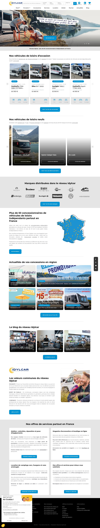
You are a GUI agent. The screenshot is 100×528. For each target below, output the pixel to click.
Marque (59, 2)
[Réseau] (72, 228)
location (20, 238)
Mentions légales (81, 508)
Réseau (33, 506)
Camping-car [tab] (38, 42)
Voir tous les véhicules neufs (50, 170)
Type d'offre (45, 2)
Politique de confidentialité (83, 510)
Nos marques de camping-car (51, 506)
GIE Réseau (33, 508)
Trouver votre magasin (71, 456)
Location (64, 510)
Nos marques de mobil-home (51, 513)
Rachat (64, 512)
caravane (44, 59)
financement (27, 237)
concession (43, 449)
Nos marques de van (49, 510)
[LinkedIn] (95, 268)
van (26, 59)
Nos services (65, 515)
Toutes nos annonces (23, 161)
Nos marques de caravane (50, 512)
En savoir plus (50, 38)
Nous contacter (34, 512)
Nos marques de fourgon (50, 508)
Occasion (64, 508)
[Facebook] (95, 259)
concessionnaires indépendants (39, 225)
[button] (16, 60)
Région (51, 2)
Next (92, 83)
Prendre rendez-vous (29, 456)
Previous (7, 83)
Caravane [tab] (62, 42)
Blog (32, 510)
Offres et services (71, 491)
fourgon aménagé (32, 59)
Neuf (63, 506)
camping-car (22, 59)
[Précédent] (84, 43)
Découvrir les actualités (50, 315)
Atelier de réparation (67, 517)
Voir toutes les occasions (50, 109)
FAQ (78, 506)
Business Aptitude (61, 525)
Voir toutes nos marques (50, 204)
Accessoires (65, 513)
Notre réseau (15, 251)
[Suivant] (88, 43)
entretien (34, 237)
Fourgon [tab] (50, 42)
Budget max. (68, 2)
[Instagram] (95, 262)
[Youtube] (96, 265)
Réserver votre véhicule (29, 491)
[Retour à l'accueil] (15, 3)
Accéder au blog (50, 357)
